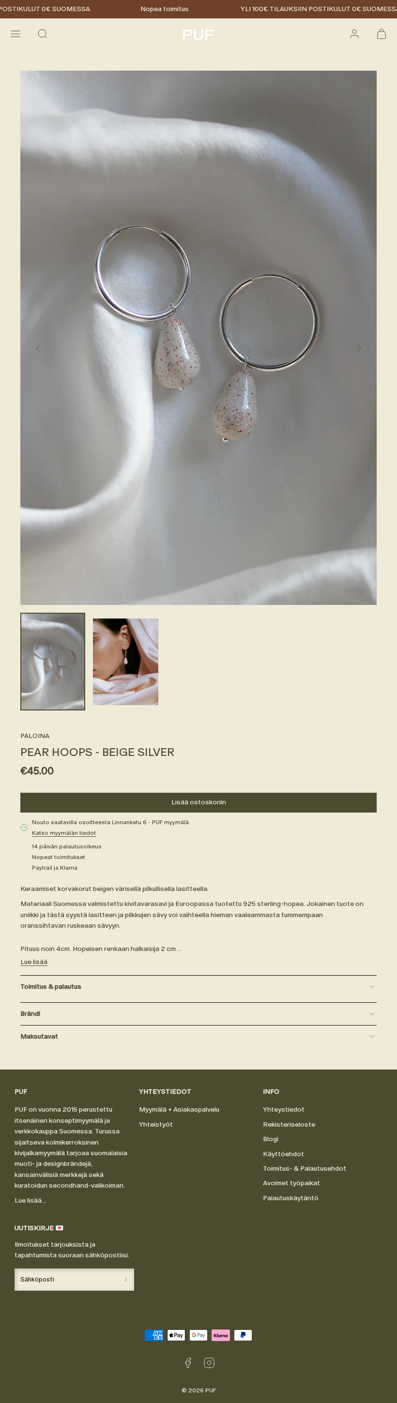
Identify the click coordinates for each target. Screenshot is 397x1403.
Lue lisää (33, 962)
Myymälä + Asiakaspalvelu (179, 1109)
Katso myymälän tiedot (64, 833)
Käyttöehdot (283, 1154)
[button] (15, 33)
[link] (354, 33)
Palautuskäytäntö (291, 1198)
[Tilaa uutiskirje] (125, 1279)
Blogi (270, 1139)
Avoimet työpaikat (291, 1183)
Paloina (34, 736)
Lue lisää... (30, 1200)
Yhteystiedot (284, 1109)
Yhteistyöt (156, 1124)
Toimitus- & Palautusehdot (304, 1168)
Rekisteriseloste (289, 1124)
